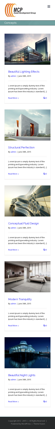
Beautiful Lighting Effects (23, 71)
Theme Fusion (39, 424)
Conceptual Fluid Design (23, 223)
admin (13, 76)
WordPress (26, 424)
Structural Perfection (21, 147)
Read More (12, 98)
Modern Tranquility (20, 299)
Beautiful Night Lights (21, 375)
